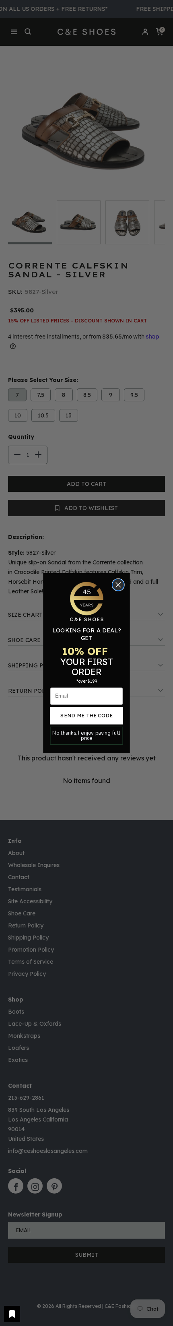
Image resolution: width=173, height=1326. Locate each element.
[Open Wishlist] (12, 1314)
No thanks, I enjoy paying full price (86, 735)
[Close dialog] (118, 585)
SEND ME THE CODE (86, 715)
